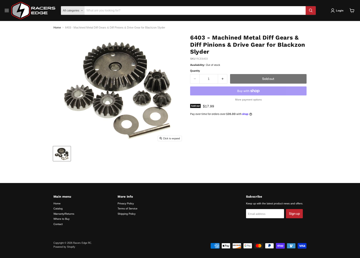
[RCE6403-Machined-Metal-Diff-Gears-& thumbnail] (62, 153)
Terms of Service (127, 208)
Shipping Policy (127, 213)
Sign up (294, 213)
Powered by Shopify (64, 246)
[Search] (311, 10)
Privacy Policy (126, 203)
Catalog (58, 208)
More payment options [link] (248, 99)
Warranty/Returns (63, 213)
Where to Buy (61, 218)
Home (57, 27)
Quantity (195, 70)
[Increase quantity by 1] (222, 79)
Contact (58, 224)
